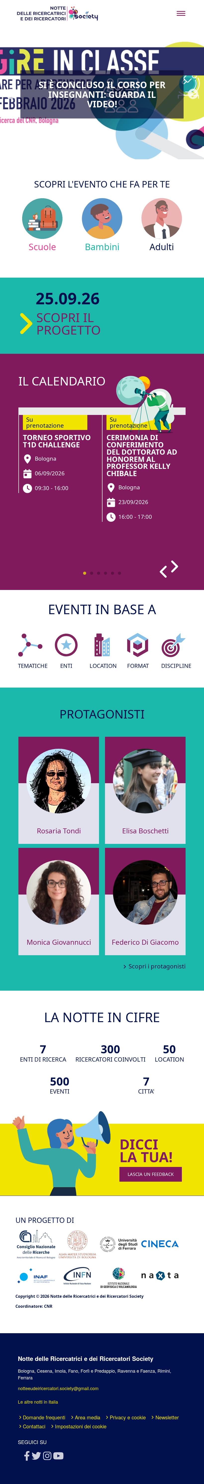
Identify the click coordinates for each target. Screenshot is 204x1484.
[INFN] (77, 1275)
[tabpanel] (60, 450)
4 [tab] (105, 572)
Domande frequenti (44, 1417)
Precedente (11, 94)
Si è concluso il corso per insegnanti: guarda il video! (102, 94)
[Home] (57, 13)
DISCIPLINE (173, 666)
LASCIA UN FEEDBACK (151, 1174)
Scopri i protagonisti (157, 966)
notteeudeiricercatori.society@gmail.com (58, 1388)
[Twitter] (36, 1457)
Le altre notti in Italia (38, 1401)
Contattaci (34, 1426)
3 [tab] (98, 572)
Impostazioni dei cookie (80, 1426)
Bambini (102, 247)
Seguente (193, 94)
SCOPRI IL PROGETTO (56, 323)
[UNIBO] (77, 1244)
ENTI (66, 666)
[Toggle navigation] (181, 13)
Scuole (42, 247)
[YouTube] (58, 1457)
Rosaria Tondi (59, 830)
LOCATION (102, 666)
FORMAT (138, 666)
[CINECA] (160, 1244)
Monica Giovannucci (59, 942)
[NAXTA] (160, 1276)
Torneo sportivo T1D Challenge (57, 440)
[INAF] (36, 1275)
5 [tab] (112, 572)
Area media (87, 1417)
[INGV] (118, 1276)
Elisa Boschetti (145, 830)
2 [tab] (91, 572)
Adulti (162, 247)
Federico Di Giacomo (145, 942)
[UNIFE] (118, 1244)
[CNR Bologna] (36, 1244)
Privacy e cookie (128, 1417)
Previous (165, 571)
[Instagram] (47, 1457)
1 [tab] (84, 572)
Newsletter (167, 1417)
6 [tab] (119, 572)
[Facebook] (26, 1457)
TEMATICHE (30, 666)
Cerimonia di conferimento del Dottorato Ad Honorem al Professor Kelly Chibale (141, 455)
